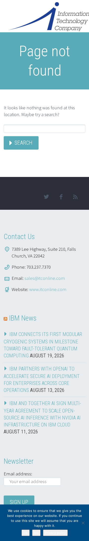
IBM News (23, 318)
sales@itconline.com (44, 278)
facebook (61, 197)
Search (23, 143)
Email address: (18, 474)
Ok (25, 533)
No (36, 533)
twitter (46, 197)
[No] (82, 522)
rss (75, 197)
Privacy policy (55, 533)
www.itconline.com (48, 289)
